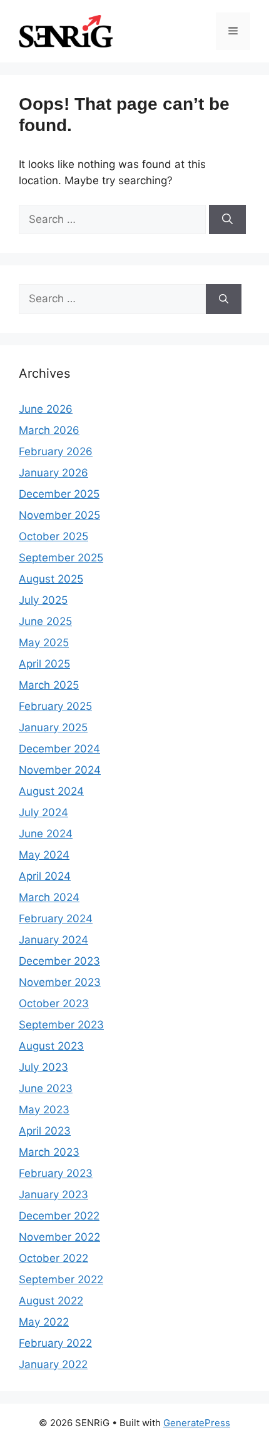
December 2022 (59, 1215)
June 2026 (46, 409)
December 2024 (59, 748)
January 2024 (53, 939)
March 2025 (49, 685)
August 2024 (51, 791)
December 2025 (59, 494)
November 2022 (59, 1237)
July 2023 (43, 1067)
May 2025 (44, 642)
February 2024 (56, 918)
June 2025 (45, 621)
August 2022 (51, 1300)
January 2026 (53, 472)
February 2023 (56, 1173)
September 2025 (61, 557)
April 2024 (45, 876)
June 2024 (46, 833)
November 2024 (60, 770)
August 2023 (51, 1046)
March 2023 (49, 1152)
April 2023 (45, 1131)
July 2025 (43, 600)
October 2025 (53, 536)
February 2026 (56, 451)
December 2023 (59, 961)
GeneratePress (196, 1423)
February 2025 (55, 706)
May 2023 (44, 1109)
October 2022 (53, 1258)
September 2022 (61, 1279)
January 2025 (53, 727)
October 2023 (54, 1003)
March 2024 (49, 897)
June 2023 (46, 1088)
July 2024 (43, 812)
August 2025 (51, 579)
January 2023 (53, 1194)
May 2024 (44, 855)
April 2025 (44, 663)
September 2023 (61, 1024)
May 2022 (44, 1322)
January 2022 (53, 1364)
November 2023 (60, 982)
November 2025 (59, 515)
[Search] (227, 220)
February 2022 (55, 1343)
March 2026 (49, 430)
